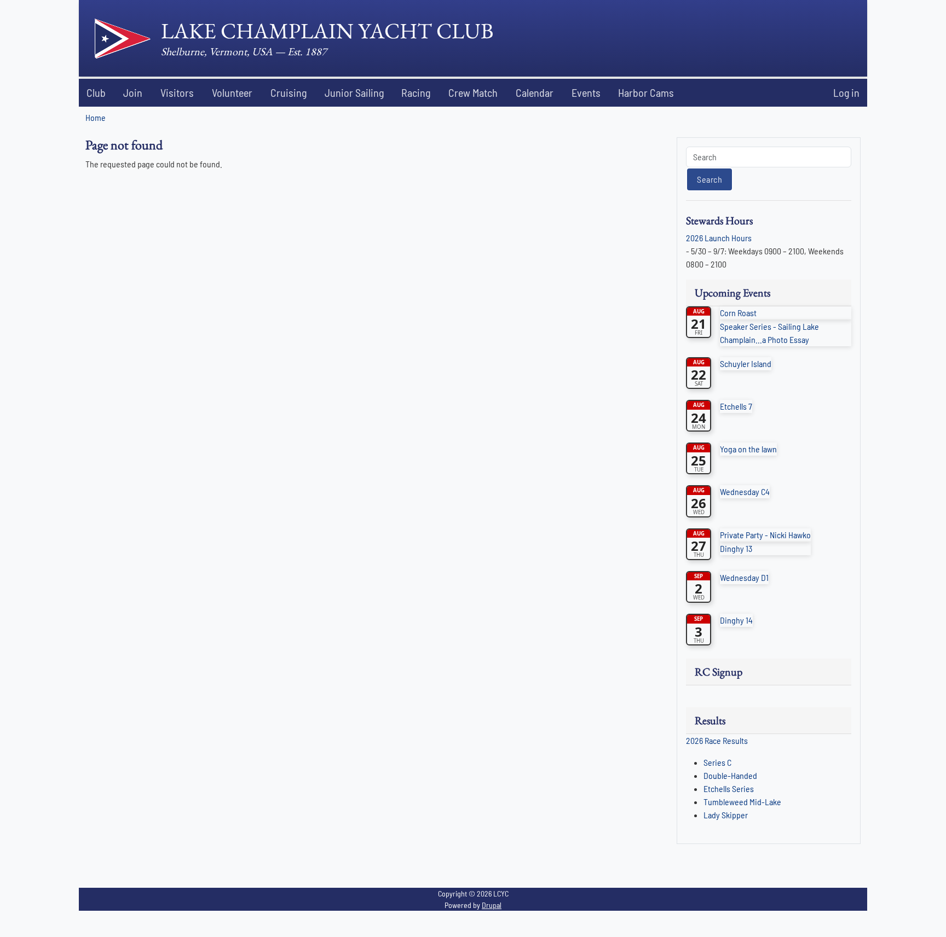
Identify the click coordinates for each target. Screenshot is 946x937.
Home (95, 117)
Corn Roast (738, 312)
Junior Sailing (354, 92)
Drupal (491, 905)
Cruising (288, 92)
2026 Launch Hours (719, 237)
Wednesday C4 (745, 491)
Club (96, 92)
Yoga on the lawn (748, 449)
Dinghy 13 (736, 548)
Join (132, 92)
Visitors (177, 92)
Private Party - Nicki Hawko (765, 534)
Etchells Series (728, 788)
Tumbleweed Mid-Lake (742, 801)
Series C (717, 762)
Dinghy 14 (736, 620)
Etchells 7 (736, 406)
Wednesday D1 (744, 577)
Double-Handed (730, 775)
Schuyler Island (745, 363)
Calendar (534, 92)
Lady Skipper (725, 815)
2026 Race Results (717, 740)
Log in (846, 92)
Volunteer (232, 92)
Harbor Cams (646, 92)
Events (586, 92)
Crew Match (473, 92)
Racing (415, 92)
